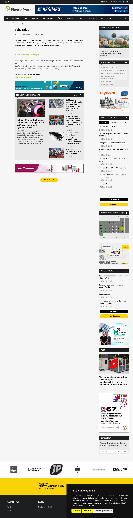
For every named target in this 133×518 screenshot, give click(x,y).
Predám (123, 122)
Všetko (104, 122)
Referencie (10, 510)
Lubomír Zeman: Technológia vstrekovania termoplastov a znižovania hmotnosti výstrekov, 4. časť (31, 124)
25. (105, 231)
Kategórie (15, 18)
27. (114, 231)
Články (60, 18)
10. (101, 225)
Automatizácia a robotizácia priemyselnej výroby (110, 77)
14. (118, 225)
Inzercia (35, 18)
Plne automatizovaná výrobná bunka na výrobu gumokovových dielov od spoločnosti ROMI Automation (113, 381)
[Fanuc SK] (114, 254)
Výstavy (80, 18)
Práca (109, 18)
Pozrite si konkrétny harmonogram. (27, 55)
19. (110, 228)
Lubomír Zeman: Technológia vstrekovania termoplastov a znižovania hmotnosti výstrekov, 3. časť (74, 138)
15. (122, 225)
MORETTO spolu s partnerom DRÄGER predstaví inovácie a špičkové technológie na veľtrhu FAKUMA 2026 (74, 121)
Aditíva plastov (105, 73)
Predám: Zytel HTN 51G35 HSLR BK (112, 168)
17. (101, 228)
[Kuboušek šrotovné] (114, 101)
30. (127, 231)
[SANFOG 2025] (49, 85)
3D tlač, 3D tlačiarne (107, 81)
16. (127, 225)
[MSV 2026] (114, 413)
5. (109, 222)
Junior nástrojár (105, 294)
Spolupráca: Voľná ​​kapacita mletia (112, 143)
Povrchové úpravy (107, 70)
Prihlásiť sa (113, 2)
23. (127, 228)
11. (105, 225)
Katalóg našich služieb (45, 507)
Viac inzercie (114, 199)
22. (122, 228)
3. (101, 222)
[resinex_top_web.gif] (82, 9)
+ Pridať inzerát (114, 204)
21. (118, 228)
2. (126, 219)
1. (122, 219)
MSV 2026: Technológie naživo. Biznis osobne (21, 1)
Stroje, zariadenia (120, 70)
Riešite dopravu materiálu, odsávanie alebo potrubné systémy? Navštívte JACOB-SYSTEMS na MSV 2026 (74, 105)
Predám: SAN (104, 184)
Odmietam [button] (87, 511)
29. (122, 231)
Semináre (90, 18)
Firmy (25, 18)
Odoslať (123, 451)
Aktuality (70, 18)
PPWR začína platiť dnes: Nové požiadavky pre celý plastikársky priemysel (110, 54)
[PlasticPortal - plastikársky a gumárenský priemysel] (19, 9)
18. (105, 228)
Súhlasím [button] (76, 511)
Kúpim (114, 122)
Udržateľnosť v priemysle (109, 67)
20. (114, 228)
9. (126, 222)
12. (110, 225)
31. (101, 235)
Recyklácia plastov (107, 84)
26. (110, 231)
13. (114, 225)
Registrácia (103, 2)
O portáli (9, 507)
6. (113, 222)
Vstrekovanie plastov (119, 73)
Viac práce (114, 311)
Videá (101, 18)
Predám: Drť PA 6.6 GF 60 (108, 127)
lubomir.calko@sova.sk (23, 77)
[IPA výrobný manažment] (114, 334)
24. (101, 231)
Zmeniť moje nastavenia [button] (103, 511)
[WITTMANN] (49, 169)
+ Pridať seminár (49, 180)
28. (118, 231)
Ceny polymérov (48, 18)
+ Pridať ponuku (114, 316)
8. (122, 222)
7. (118, 222)
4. (105, 222)
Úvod (5, 23)
